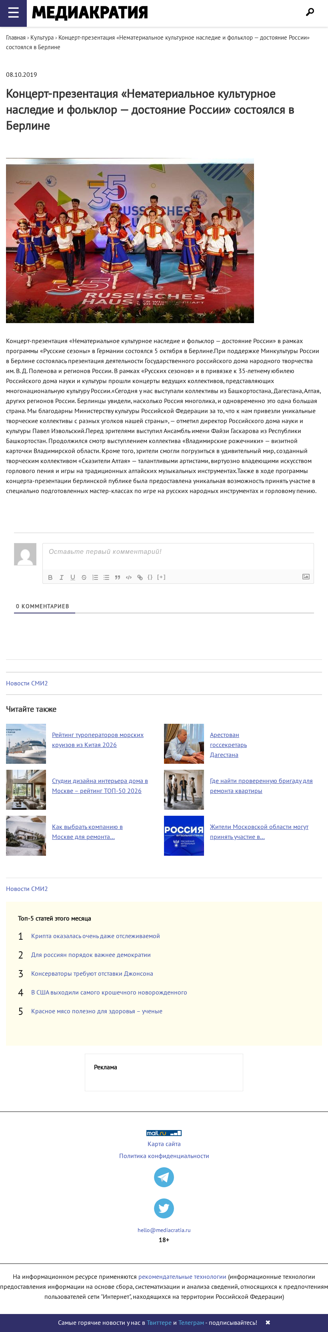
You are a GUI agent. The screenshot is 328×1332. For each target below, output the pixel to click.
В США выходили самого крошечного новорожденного (109, 992)
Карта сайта (164, 1144)
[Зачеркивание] (84, 577)
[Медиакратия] (90, 13)
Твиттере (159, 1322)
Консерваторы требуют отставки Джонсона (92, 973)
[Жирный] (50, 577)
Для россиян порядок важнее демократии (91, 955)
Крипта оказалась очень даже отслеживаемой (95, 936)
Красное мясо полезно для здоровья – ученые (96, 1011)
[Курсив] (61, 577)
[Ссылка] (140, 577)
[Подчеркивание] (72, 577)
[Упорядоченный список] (95, 577)
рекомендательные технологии (182, 1276)
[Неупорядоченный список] (106, 577)
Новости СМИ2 (27, 683)
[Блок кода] (128, 577)
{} (150, 577)
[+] (161, 577)
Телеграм (191, 1322)
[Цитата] (117, 577)
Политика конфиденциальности (164, 1156)
